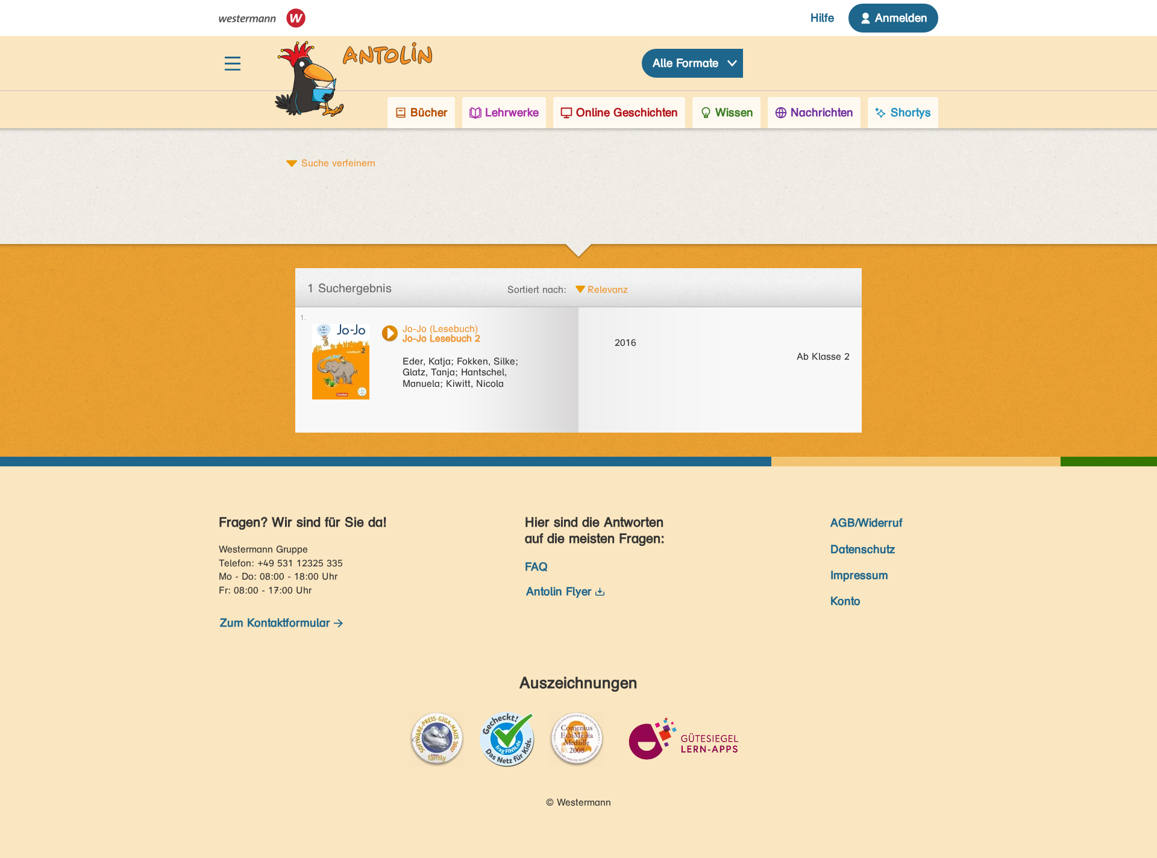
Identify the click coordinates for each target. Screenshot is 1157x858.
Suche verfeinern (338, 162)
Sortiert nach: (536, 289)
